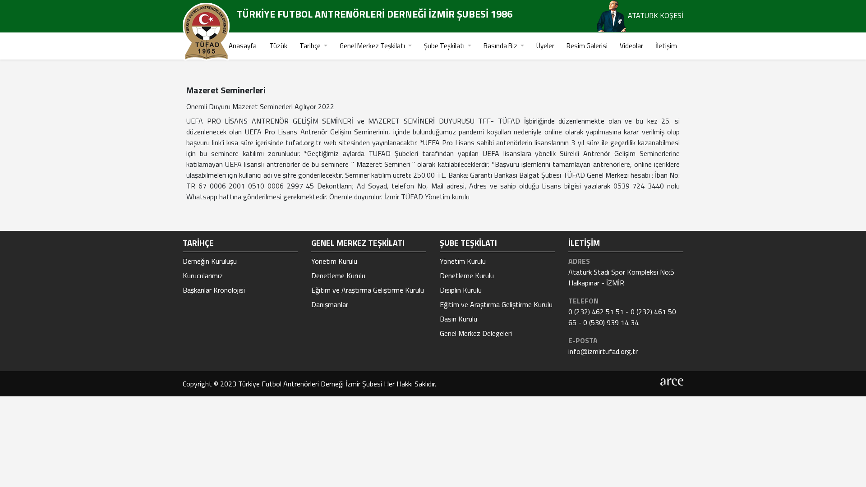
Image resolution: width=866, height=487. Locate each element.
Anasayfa (243, 46)
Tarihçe (310, 46)
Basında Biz (501, 46)
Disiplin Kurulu (461, 290)
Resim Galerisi (587, 46)
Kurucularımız (203, 275)
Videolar (631, 46)
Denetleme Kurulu (338, 275)
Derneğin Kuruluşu (210, 261)
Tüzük (278, 46)
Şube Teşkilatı (445, 46)
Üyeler (545, 46)
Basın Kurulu (458, 318)
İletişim (666, 46)
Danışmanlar (329, 304)
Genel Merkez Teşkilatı (373, 46)
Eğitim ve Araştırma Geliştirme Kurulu (367, 290)
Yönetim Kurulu (334, 261)
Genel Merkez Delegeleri (476, 333)
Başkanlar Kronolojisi (214, 290)
